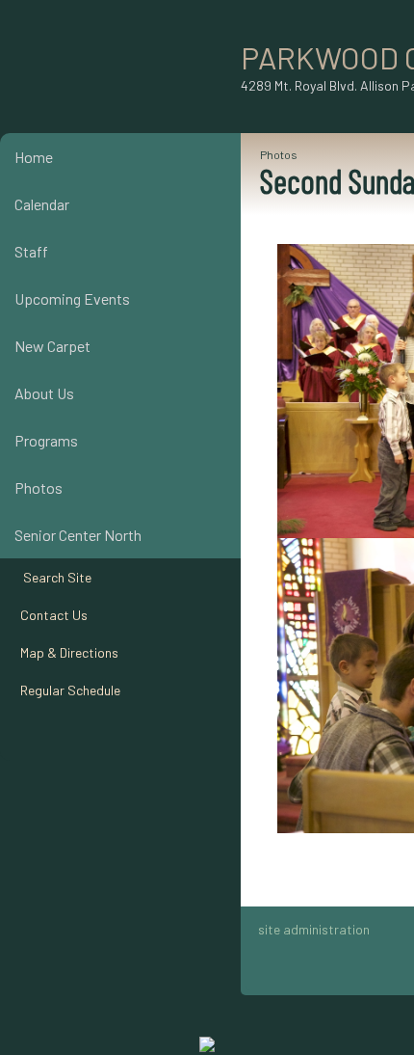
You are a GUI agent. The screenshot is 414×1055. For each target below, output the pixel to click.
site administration (314, 929)
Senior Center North (78, 535)
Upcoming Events (72, 298)
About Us (44, 393)
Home (33, 157)
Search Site (52, 577)
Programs (46, 440)
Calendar (41, 204)
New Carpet (52, 346)
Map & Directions (66, 652)
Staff (31, 251)
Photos (38, 487)
